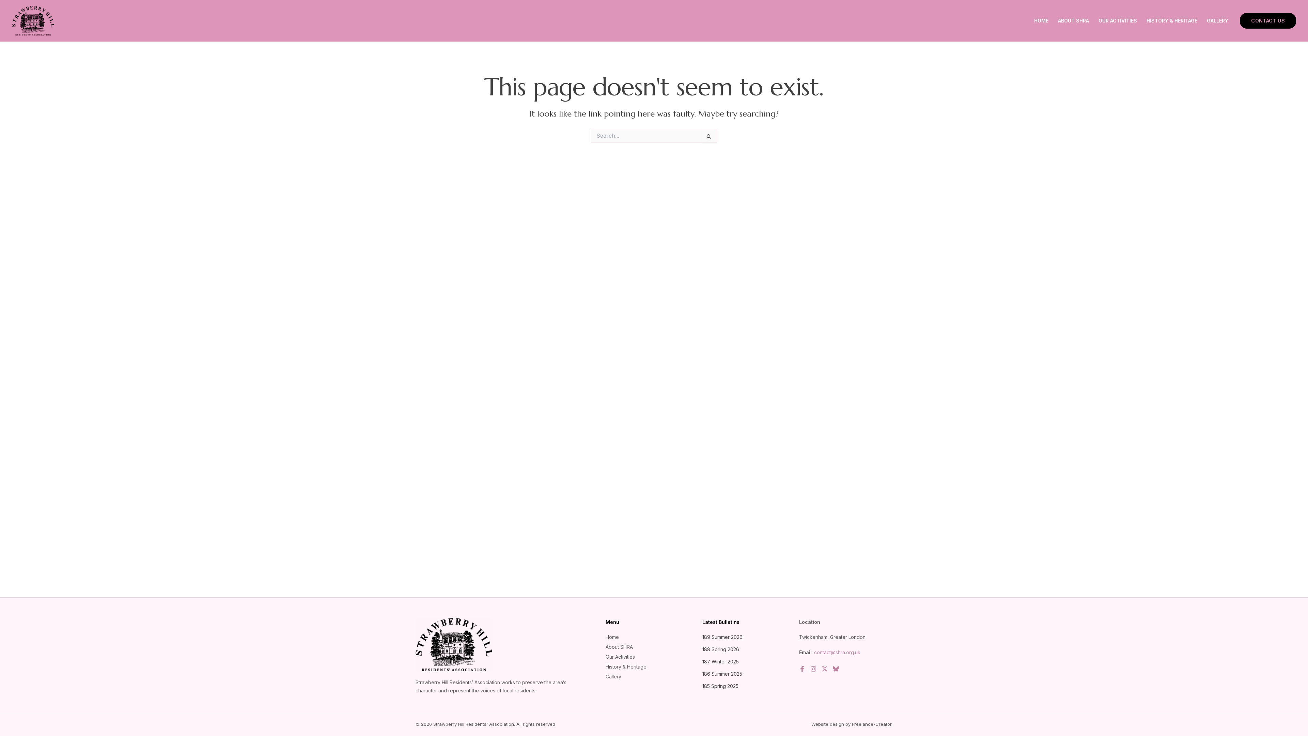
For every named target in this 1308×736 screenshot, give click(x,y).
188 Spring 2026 (720, 649)
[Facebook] (802, 669)
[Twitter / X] (825, 669)
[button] (1268, 21)
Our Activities (1118, 21)
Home (1041, 21)
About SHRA (1073, 21)
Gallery (1217, 21)
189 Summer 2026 (722, 637)
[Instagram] (813, 669)
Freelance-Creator (871, 724)
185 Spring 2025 (720, 686)
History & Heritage (1172, 21)
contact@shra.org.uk (837, 652)
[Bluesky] (836, 669)
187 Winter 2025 (720, 661)
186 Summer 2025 (722, 674)
